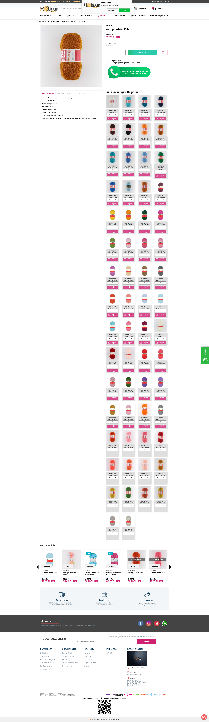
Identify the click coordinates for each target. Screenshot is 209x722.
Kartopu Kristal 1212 (112, 307)
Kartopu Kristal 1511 (112, 166)
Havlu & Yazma (86, 16)
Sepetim (86, 666)
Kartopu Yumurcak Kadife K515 (92, 574)
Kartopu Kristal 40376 (161, 167)
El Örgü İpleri (46, 16)
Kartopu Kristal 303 (112, 418)
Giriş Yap (135, 8)
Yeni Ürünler (88, 656)
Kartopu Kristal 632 (161, 111)
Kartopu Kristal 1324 (160, 139)
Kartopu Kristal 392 (129, 391)
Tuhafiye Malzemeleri (47, 663)
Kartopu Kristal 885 (145, 279)
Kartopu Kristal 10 (112, 111)
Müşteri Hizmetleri (90, 663)
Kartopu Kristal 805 (112, 279)
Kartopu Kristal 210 (145, 418)
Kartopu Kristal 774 (161, 251)
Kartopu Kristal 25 (160, 335)
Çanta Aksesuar (138, 16)
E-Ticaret (98, 719)
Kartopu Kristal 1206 (128, 474)
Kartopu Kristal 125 (112, 363)
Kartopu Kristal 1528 (128, 166)
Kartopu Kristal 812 (161, 363)
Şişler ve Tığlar (45, 656)
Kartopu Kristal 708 (161, 391)
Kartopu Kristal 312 (129, 224)
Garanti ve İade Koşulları (70, 663)
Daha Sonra (112, 10)
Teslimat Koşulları (67, 653)
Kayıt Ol (143, 8)
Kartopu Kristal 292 (161, 196)
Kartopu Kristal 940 (128, 139)
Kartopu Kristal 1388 (160, 502)
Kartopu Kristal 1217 (128, 307)
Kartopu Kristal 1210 (144, 502)
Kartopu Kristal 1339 (112, 502)
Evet (124, 10)
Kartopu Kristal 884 (128, 279)
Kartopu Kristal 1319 (160, 474)
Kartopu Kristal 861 (113, 530)
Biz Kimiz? (109, 653)
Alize (59, 16)
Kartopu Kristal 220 (113, 391)
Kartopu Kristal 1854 (144, 196)
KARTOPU (44, 571)
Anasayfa (87, 653)
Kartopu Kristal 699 (128, 251)
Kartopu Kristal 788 (128, 418)
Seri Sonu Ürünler (46, 666)
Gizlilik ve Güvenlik (68, 666)
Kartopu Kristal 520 (145, 111)
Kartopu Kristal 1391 (128, 502)
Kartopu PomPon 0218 (69, 574)
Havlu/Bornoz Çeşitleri (47, 659)
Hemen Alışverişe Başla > (160, 1)
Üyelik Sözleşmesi (68, 656)
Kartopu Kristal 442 (112, 251)
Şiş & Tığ (70, 16)
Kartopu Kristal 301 (113, 224)
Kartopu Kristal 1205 (144, 139)
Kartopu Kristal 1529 (144, 166)
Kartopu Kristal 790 (128, 446)
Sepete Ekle (142, 52)
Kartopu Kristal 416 (145, 224)
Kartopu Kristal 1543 (144, 307)
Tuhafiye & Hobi (118, 16)
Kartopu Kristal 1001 (160, 418)
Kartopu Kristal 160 (145, 363)
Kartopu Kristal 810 (145, 446)
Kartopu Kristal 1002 (160, 279)
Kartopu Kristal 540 (128, 196)
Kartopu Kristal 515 (129, 111)
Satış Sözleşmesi (67, 659)
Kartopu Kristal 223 (129, 363)
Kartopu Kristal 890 (112, 139)
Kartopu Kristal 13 (128, 530)
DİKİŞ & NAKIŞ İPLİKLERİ (159, 16)
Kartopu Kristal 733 (145, 251)
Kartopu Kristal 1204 (112, 474)
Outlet (103, 16)
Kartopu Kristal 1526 (112, 196)
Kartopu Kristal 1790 (128, 335)
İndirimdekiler (88, 659)
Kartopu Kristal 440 (161, 224)
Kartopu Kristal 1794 (144, 335)
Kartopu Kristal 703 (145, 391)
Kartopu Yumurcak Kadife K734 (113, 574)
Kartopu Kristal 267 (112, 446)
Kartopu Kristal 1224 (144, 474)
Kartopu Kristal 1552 (160, 307)
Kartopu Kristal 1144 (160, 446)
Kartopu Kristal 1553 (112, 335)
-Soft (92, 719)
